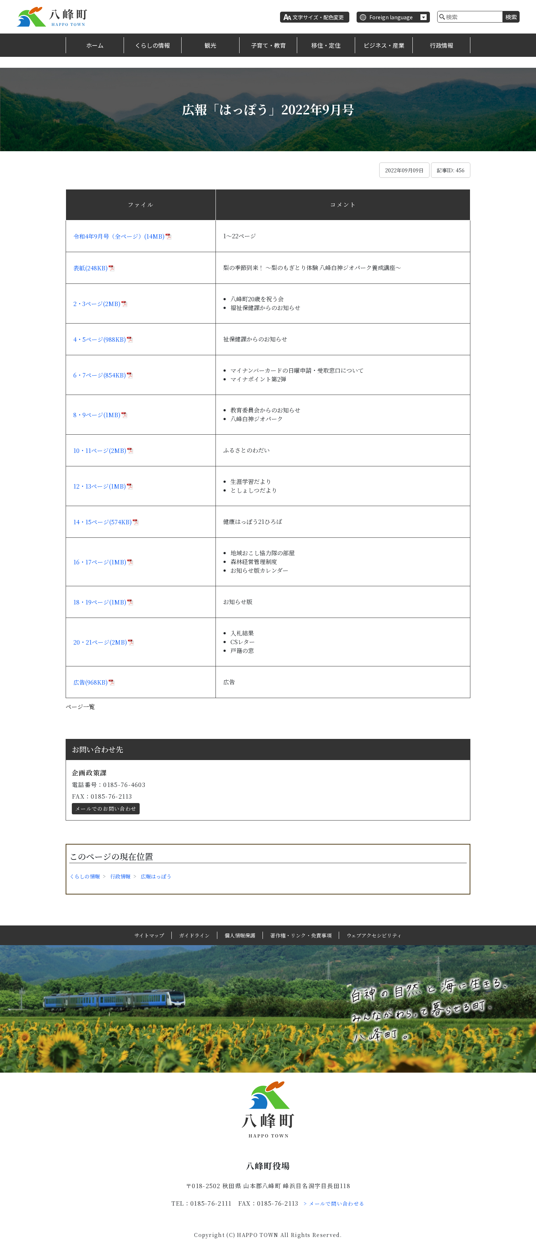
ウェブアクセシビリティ (374, 935)
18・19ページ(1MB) (100, 602)
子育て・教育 (268, 45)
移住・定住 (326, 45)
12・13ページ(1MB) (99, 486)
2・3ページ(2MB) (97, 303)
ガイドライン (194, 935)
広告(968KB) (90, 682)
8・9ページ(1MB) (97, 415)
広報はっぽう (156, 876)
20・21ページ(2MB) (100, 642)
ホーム (95, 45)
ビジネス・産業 (384, 45)
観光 (210, 45)
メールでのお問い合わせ (105, 808)
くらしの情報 (152, 45)
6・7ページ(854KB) (99, 375)
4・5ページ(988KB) (99, 339)
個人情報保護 (240, 935)
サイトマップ (149, 935)
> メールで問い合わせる (334, 1203)
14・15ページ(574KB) (102, 522)
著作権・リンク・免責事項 (300, 935)
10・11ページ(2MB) (100, 450)
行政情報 (441, 45)
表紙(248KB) (90, 268)
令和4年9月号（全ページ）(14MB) (119, 236)
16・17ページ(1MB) (100, 562)
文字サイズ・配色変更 (318, 17)
